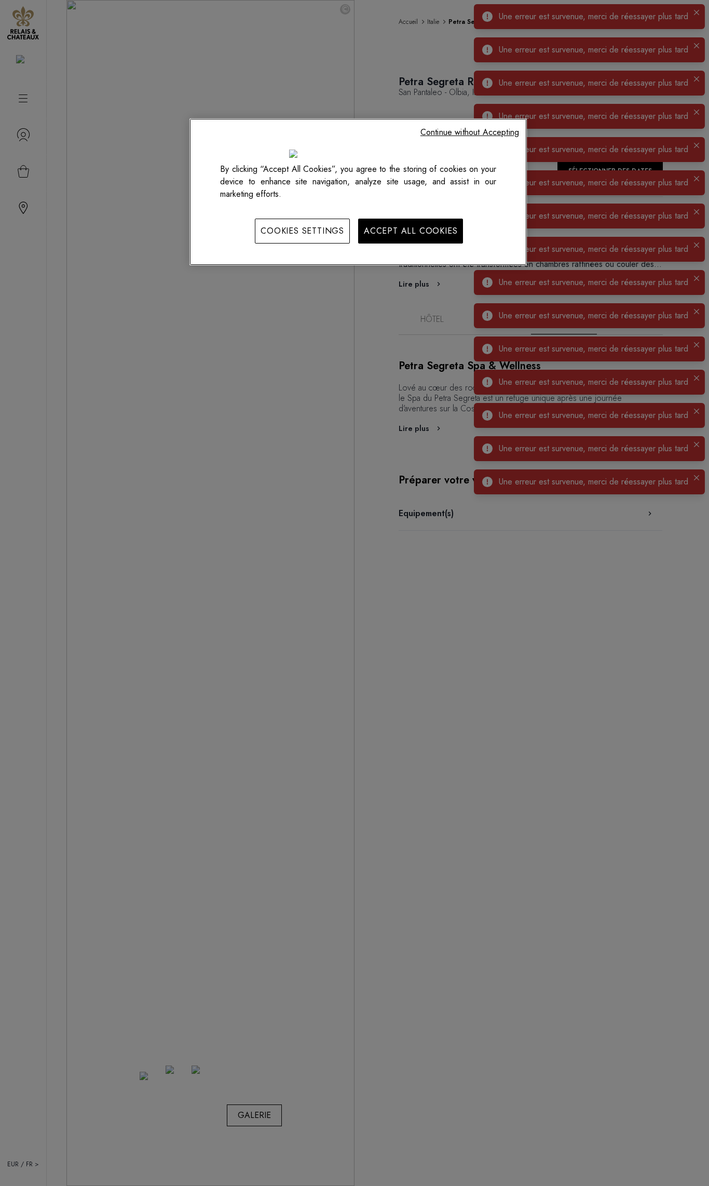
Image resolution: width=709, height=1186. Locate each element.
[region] (358, 191)
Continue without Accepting (469, 132)
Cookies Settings (302, 231)
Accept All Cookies (410, 231)
